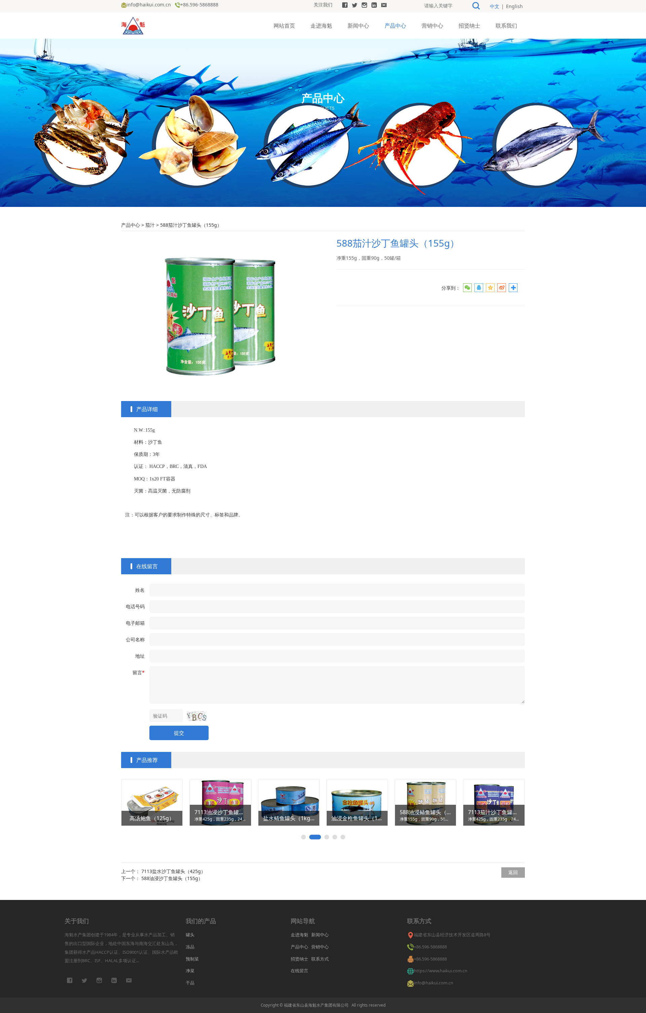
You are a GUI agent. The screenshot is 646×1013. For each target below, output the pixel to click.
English (514, 6)
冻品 (190, 947)
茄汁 (150, 225)
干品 (190, 983)
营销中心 (432, 25)
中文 (494, 6)
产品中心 (395, 25)
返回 (513, 872)
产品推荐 (147, 760)
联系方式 (320, 959)
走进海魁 (321, 25)
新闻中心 (358, 25)
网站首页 (284, 25)
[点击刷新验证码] (197, 716)
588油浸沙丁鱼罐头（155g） (172, 878)
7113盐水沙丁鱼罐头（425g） (173, 871)
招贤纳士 (469, 25)
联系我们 (506, 25)
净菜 (190, 971)
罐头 (190, 935)
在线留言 (147, 566)
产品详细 (147, 409)
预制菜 (192, 959)
